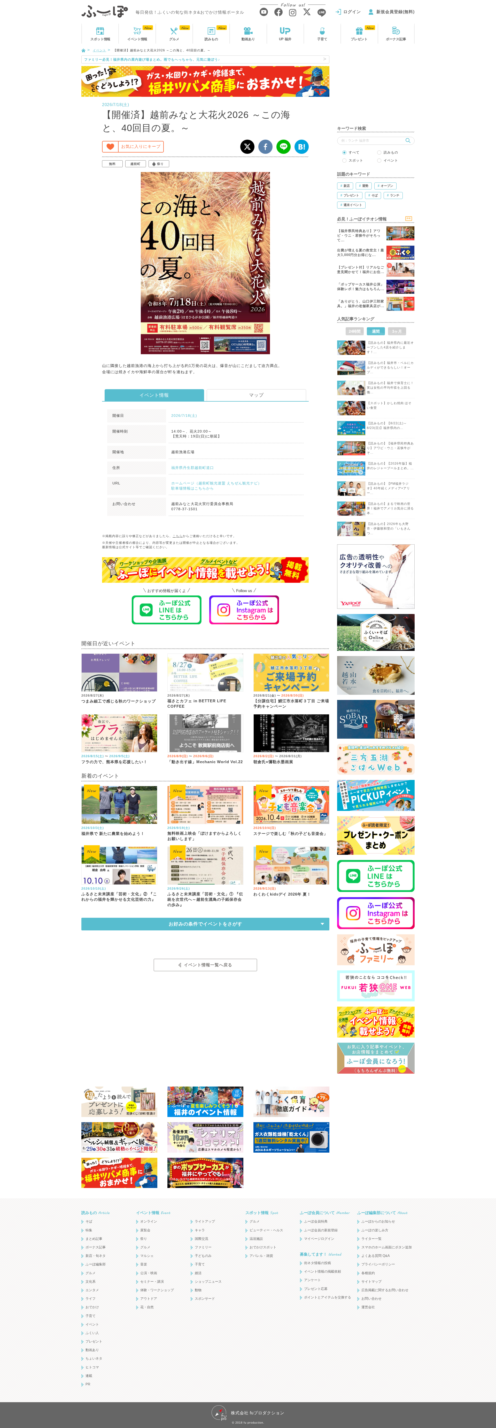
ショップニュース (208, 1281)
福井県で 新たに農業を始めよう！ (113, 833)
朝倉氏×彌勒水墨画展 (273, 762)
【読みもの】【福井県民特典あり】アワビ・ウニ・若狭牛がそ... (390, 448)
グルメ (174, 39)
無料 (112, 164)
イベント (137, 39)
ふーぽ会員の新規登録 (321, 1230)
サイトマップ (371, 1281)
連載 (89, 1376)
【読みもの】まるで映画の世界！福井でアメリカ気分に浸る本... (390, 508)
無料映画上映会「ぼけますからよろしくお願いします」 (204, 836)
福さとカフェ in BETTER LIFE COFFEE (196, 703)
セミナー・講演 (152, 1281)
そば (89, 1221)
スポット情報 (261, 1212)
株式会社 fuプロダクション (257, 1413)
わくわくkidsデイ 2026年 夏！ (282, 894)
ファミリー (203, 1247)
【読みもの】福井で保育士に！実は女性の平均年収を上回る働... (390, 387)
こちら (178, 536)
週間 (376, 331)
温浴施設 (256, 1239)
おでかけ (92, 1307)
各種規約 (368, 1273)
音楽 (143, 1264)
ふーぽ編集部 (96, 1264)
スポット (100, 39)
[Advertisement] (376, 87)
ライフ (91, 1299)
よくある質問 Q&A (375, 1256)
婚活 (198, 1273)
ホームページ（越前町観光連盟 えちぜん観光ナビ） (216, 483)
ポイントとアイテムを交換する (327, 1297)
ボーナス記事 (396, 39)
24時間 (355, 331)
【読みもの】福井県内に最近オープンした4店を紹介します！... (390, 347)
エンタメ (92, 1290)
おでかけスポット (263, 1247)
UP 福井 (285, 39)
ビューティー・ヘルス (266, 1230)
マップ (256, 395)
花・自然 (147, 1307)
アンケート (312, 1280)
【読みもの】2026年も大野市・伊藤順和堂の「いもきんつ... (388, 528)
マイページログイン (319, 1239)
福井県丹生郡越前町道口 (192, 468)
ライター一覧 (371, 1239)
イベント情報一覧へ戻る (208, 965)
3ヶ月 (397, 331)
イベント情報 (154, 395)
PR (88, 1384)
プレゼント (359, 39)
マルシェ (147, 1256)
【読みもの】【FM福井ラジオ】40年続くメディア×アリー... (388, 488)
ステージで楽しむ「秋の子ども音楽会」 (290, 833)
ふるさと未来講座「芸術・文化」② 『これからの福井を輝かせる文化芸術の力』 (119, 897)
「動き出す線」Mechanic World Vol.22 (205, 762)
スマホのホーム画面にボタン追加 (386, 1247)
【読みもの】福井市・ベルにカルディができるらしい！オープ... (390, 367)
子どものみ (203, 1256)
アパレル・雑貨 (261, 1256)
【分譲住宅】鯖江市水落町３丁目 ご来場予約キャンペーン (291, 703)
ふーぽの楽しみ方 (374, 1230)
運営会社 (368, 1307)
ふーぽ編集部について (382, 1212)
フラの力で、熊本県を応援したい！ (114, 762)
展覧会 (145, 1230)
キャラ (200, 1230)
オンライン (148, 1221)
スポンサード (205, 1299)
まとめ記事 (94, 1239)
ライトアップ (205, 1221)
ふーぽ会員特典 (316, 1221)
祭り (160, 164)
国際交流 (201, 1239)
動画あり (248, 39)
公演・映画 (148, 1273)
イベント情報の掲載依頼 (322, 1271)
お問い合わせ (371, 1299)
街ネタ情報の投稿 (317, 1263)
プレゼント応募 (316, 1289)
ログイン (352, 12)
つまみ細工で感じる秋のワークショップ (118, 701)
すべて (354, 152)
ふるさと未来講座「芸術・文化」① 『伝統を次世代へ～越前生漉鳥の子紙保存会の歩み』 (205, 899)
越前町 (135, 164)
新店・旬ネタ (96, 1256)
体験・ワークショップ (157, 1290)
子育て (322, 39)
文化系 (91, 1281)
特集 (89, 1230)
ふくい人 (92, 1333)
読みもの (211, 39)
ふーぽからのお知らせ (378, 1221)
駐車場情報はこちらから (192, 488)
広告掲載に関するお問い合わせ (384, 1290)
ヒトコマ (92, 1367)
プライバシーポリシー (378, 1264)
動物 (198, 1290)
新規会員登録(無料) (395, 12)
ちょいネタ (94, 1358)
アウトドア (148, 1299)
